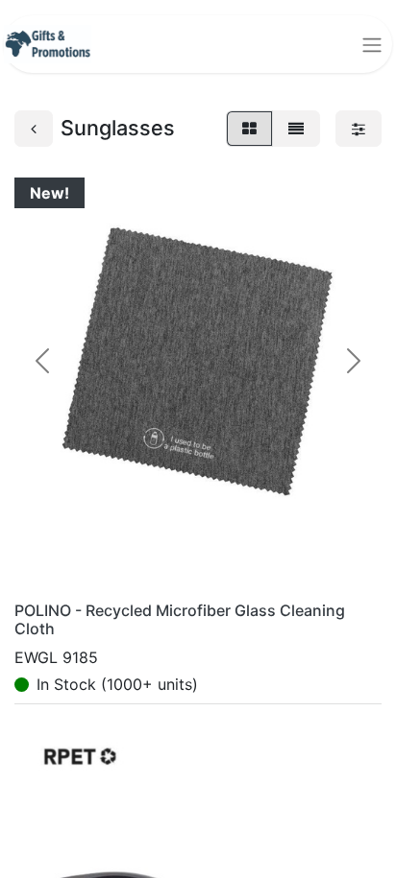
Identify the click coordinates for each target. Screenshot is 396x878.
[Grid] (249, 128)
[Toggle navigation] (372, 44)
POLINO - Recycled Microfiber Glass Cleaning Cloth (179, 619)
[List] (296, 128)
